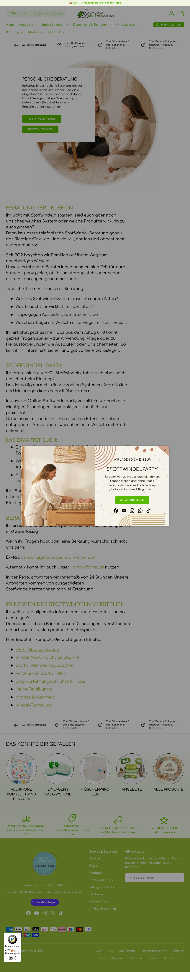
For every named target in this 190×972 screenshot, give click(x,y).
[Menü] (19, 935)
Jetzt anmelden (132, 500)
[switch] (12, 958)
